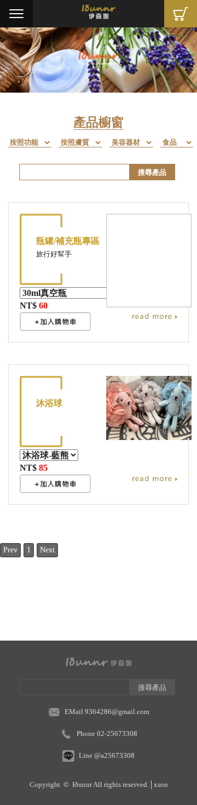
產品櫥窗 (98, 122)
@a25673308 (114, 755)
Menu (16, 13)
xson (161, 784)
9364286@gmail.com (117, 711)
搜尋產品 (152, 172)
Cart (180, 13)
